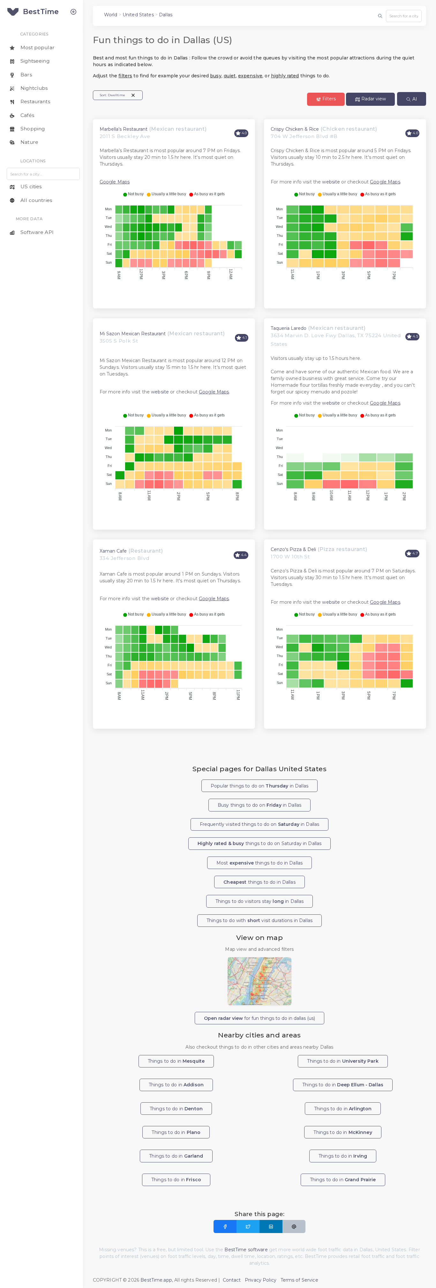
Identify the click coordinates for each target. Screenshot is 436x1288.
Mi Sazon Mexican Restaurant (133, 333)
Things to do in (176, 1061)
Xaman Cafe (113, 551)
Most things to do (259, 863)
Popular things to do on (259, 786)
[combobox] (404, 16)
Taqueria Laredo (288, 328)
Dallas (165, 15)
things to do (259, 882)
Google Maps (115, 182)
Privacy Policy (260, 1280)
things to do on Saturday (260, 843)
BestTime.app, (156, 1280)
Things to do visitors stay (259, 901)
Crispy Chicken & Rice (295, 129)
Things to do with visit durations (259, 920)
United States (138, 15)
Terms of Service (299, 1280)
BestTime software (245, 1250)
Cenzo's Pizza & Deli (293, 549)
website (331, 182)
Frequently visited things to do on (259, 824)
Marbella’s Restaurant (123, 129)
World (110, 15)
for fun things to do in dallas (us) (259, 1018)
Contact (232, 1280)
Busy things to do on (259, 805)
